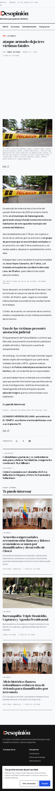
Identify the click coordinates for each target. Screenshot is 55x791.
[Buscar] (1, 5)
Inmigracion (44, 27)
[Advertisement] (27, 88)
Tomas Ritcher (13, 52)
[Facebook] (29, 441)
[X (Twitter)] (23, 441)
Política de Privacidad (37, 757)
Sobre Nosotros (35, 761)
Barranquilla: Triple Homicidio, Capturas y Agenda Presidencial (25, 617)
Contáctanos (34, 753)
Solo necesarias (29, 784)
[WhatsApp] (16, 441)
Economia (15, 27)
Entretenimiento (29, 27)
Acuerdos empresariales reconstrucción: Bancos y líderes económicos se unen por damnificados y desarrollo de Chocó (26, 544)
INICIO (5, 27)
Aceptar (45, 784)
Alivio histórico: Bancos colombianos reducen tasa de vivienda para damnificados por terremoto (25, 686)
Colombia (11, 36)
